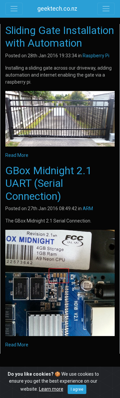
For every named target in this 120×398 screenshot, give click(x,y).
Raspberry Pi (96, 55)
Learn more (51, 389)
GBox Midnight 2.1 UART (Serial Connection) (48, 183)
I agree (77, 389)
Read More (16, 155)
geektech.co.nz (57, 8)
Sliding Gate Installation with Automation (59, 36)
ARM (88, 208)
